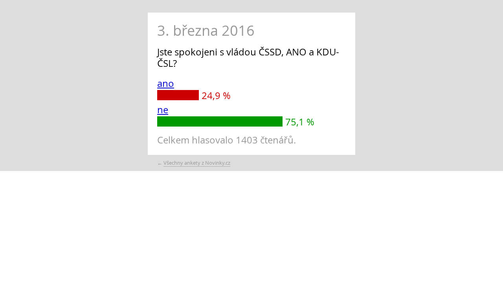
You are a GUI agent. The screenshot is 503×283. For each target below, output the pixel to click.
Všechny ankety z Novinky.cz (196, 163)
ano (165, 83)
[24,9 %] (178, 95)
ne (162, 109)
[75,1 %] (220, 121)
